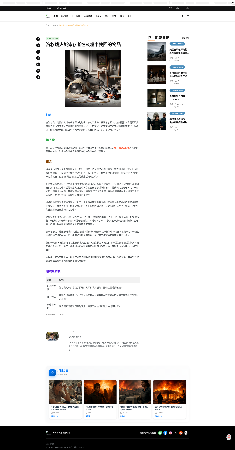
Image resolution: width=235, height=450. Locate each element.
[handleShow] (188, 16)
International (177, 44)
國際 (78, 16)
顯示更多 (185, 38)
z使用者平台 (62, 8)
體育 (114, 16)
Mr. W (72, 331)
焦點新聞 (64, 16)
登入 (171, 8)
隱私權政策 (50, 444)
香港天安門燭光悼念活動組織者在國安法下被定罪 (178, 76)
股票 (97, 16)
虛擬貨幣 (88, 16)
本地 (129, 16)
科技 (122, 16)
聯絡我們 (50, 8)
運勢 (107, 16)
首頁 (47, 25)
